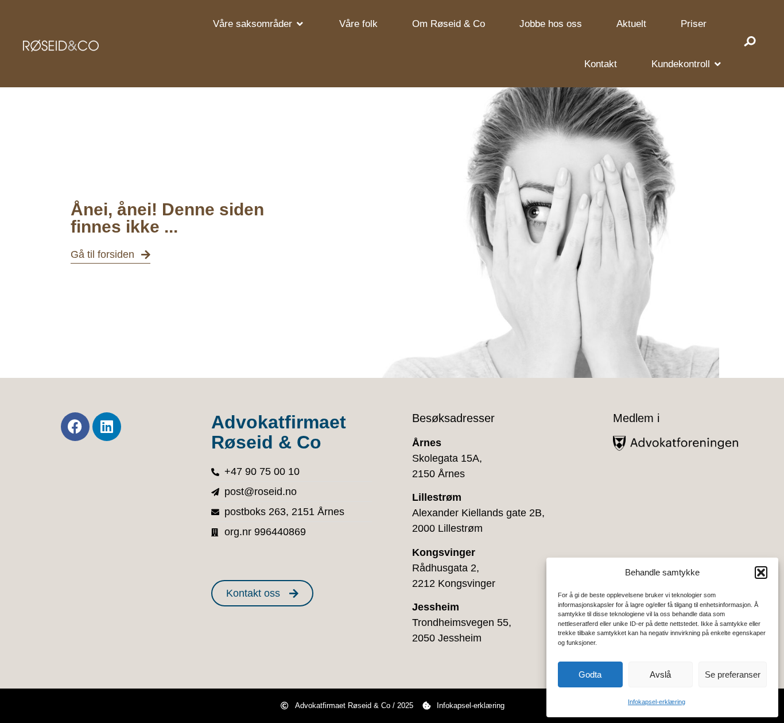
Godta (590, 674)
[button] (761, 572)
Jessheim (435, 607)
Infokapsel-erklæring (656, 701)
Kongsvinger (443, 552)
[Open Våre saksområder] (300, 24)
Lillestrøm (436, 497)
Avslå (660, 674)
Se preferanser (732, 674)
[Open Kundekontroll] (718, 64)
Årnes (426, 443)
